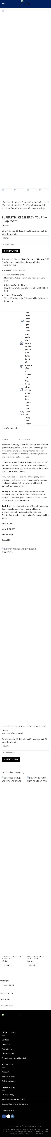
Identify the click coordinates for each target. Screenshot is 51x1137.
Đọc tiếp (7, 965)
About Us (6, 1044)
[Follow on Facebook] (4, 1116)
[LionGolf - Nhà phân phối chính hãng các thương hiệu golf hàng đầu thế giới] (25, 4)
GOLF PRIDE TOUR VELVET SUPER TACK (12, 957)
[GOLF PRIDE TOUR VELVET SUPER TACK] (13, 865)
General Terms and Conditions (15, 1104)
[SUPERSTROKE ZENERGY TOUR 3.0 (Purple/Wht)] (19, 636)
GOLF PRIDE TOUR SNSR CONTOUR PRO (36, 957)
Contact (5, 1040)
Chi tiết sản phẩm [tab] (10, 428)
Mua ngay (6, 733)
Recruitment (7, 1049)
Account (5, 1072)
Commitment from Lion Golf (14, 1058)
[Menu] (3, 4)
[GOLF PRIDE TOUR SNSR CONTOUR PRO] (38, 865)
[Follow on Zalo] (8, 1116)
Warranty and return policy (13, 1099)
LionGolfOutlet (8, 1053)
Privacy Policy (8, 1095)
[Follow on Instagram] (12, 1116)
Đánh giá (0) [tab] (7, 433)
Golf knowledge (9, 1081)
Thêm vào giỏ (17, 733)
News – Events (8, 1076)
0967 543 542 (9, 265)
